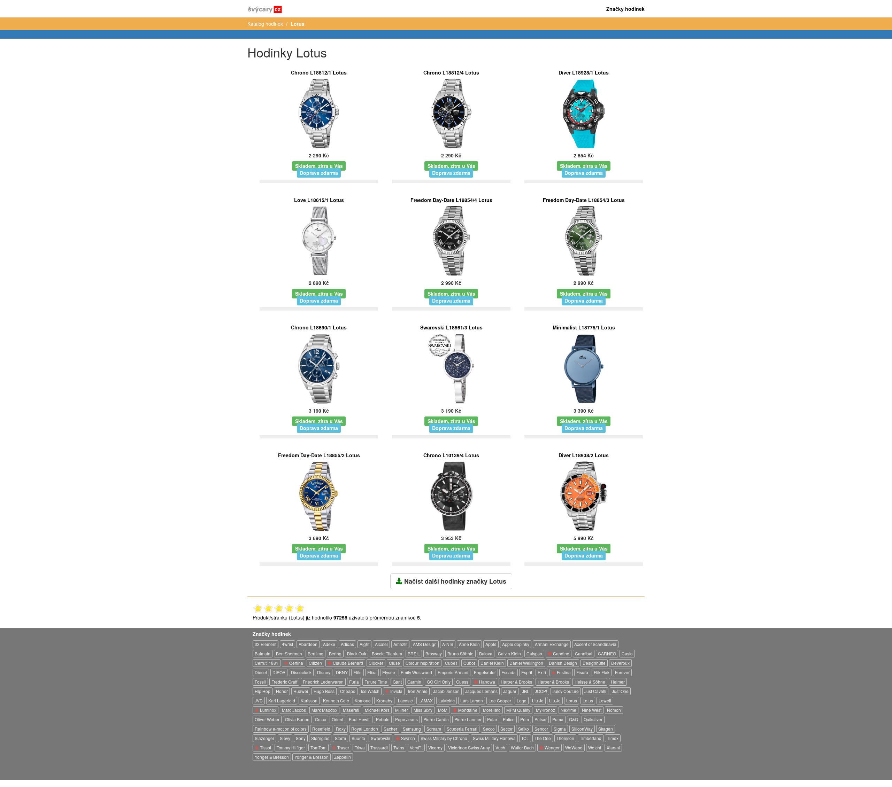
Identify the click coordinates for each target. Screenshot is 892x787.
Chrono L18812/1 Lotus (319, 72)
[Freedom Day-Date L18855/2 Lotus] (318, 495)
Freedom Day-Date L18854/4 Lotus (451, 199)
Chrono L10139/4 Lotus (451, 455)
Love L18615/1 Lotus (319, 199)
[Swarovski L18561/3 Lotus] (451, 367)
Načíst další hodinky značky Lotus (454, 581)
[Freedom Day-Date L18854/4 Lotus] (451, 240)
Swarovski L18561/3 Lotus (451, 327)
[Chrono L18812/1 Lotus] (318, 112)
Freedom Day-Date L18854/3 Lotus (584, 199)
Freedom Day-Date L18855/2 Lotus (319, 455)
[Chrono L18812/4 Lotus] (451, 112)
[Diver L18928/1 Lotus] (583, 112)
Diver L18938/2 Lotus (584, 455)
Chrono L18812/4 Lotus (451, 72)
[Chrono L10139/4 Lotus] (451, 495)
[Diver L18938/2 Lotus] (583, 495)
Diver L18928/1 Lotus (584, 72)
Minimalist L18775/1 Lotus (584, 327)
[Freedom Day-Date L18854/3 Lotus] (584, 240)
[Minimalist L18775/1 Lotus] (583, 367)
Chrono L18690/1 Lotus (319, 327)
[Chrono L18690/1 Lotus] (319, 367)
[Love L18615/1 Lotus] (319, 240)
